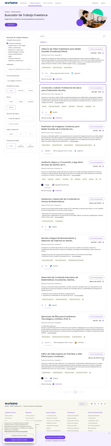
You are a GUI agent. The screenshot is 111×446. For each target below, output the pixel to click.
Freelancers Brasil (71, 418)
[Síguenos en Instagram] (95, 403)
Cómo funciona (48, 3)
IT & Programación (51, 415)
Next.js (52, 175)
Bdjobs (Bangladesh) (94, 415)
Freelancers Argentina (73, 415)
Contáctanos (8, 418)
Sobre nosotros (9, 415)
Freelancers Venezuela (73, 428)
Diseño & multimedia (51, 418)
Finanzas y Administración (53, 430)
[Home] (11, 3)
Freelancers (23, 3)
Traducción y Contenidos (53, 420)
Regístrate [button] (95, 3)
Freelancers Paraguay (73, 430)
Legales (48, 428)
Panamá (55, 266)
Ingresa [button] (103, 3)
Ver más (90, 430)
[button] (96, 49)
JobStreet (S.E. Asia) (93, 420)
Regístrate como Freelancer (55, 437)
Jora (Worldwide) (92, 423)
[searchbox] (20, 69)
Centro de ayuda (30, 415)
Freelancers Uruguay (72, 423)
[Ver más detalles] (103, 53)
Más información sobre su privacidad (16, 431)
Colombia (81, 342)
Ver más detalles (81, 63)
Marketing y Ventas (51, 423)
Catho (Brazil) (91, 418)
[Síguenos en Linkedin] (105, 403)
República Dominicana (62, 185)
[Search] (104, 36)
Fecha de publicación (13, 76)
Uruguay (54, 227)
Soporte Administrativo (52, 425)
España (55, 112)
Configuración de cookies (19, 435)
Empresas (58, 3)
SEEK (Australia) (92, 428)
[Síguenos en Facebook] (98, 403)
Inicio (65, 392)
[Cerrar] (109, 433)
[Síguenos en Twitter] (101, 403)
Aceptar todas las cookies (19, 440)
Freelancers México (72, 425)
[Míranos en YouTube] (91, 403)
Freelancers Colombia (73, 420)
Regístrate (11, 25)
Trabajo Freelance (34, 3)
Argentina (77, 73)
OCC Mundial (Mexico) (94, 425)
